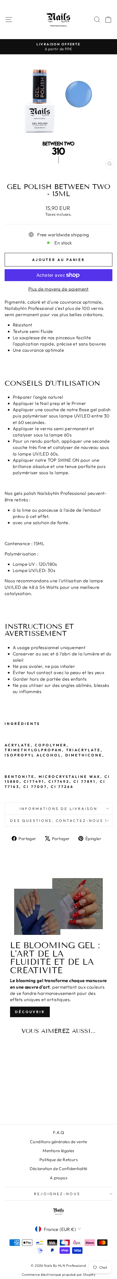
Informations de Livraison (58, 808)
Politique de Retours (58, 1159)
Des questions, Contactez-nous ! (58, 820)
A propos (58, 1177)
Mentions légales (58, 1150)
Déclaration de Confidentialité (58, 1168)
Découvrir (30, 1012)
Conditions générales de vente (58, 1141)
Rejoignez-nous (57, 1194)
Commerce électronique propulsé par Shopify (58, 1274)
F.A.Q (58, 1132)
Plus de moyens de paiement (58, 289)
